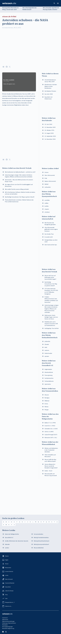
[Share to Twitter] (10, 67)
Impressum (5, 617)
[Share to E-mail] (3, 67)
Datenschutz (5, 619)
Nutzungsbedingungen (7, 626)
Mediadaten (5, 625)
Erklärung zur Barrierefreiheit (9, 623)
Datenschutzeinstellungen (8, 621)
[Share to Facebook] (7, 67)
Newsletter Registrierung (8, 628)
